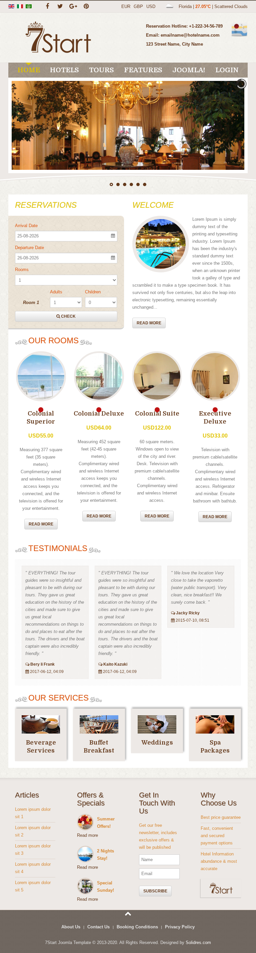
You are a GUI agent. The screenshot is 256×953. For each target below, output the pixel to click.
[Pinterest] (86, 6)
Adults (56, 291)
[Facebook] (47, 6)
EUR (125, 6)
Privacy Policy (180, 926)
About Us (70, 926)
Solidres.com (198, 942)
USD (150, 6)
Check (68, 316)
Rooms (22, 269)
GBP (138, 6)
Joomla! (188, 70)
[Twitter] (60, 6)
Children (93, 291)
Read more (149, 323)
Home (29, 70)
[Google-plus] (73, 6)
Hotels (64, 70)
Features (143, 70)
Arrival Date (26, 225)
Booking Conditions (137, 926)
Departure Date (29, 247)
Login (227, 70)
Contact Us (98, 926)
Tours (101, 70)
